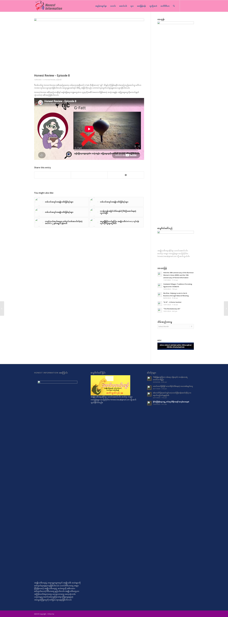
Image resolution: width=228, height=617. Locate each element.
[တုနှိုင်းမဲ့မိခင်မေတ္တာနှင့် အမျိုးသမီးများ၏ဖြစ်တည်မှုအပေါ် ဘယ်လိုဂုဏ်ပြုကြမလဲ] (2, 308)
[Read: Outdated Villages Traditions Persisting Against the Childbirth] (159, 285)
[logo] (48, 6)
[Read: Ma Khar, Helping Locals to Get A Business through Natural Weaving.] (159, 294)
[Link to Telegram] (184, 6)
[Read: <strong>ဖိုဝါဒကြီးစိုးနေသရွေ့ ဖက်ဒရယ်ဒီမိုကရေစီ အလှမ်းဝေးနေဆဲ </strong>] (149, 403)
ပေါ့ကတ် (58, 80)
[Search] (173, 6)
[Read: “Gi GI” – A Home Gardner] (159, 303)
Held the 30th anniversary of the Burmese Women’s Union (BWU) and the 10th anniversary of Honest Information (178, 275)
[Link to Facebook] (192, 6)
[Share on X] (126, 174)
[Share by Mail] (89, 174)
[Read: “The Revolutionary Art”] (159, 310)
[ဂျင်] (89, 45)
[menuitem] (101, 6)
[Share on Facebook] (52, 174)
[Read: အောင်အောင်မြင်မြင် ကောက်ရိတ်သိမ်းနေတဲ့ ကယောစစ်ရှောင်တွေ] (149, 387)
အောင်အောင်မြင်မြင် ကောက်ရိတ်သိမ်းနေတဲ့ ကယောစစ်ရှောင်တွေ (173, 386)
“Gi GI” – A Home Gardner (172, 302)
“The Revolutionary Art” (171, 309)
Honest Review (50, 80)
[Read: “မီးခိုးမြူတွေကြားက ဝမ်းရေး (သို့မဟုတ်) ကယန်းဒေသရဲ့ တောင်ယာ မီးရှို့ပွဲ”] (149, 378)
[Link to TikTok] (188, 6)
